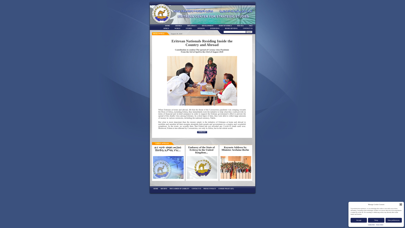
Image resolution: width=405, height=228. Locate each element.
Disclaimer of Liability (179, 188)
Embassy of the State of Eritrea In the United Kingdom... (201, 150)
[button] (401, 204)
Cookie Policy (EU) (226, 188)
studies (189, 28)
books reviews (231, 28)
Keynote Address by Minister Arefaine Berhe (235, 148)
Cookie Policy (371, 224)
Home (167, 25)
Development (158, 34)
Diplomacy (191, 25)
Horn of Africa (225, 25)
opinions (201, 28)
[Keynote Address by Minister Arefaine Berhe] (236, 179)
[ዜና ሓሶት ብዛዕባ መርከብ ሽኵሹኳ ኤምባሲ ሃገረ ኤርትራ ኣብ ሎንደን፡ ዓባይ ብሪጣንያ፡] (169, 179)
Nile (250, 25)
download (202, 132)
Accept (358, 220)
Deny (376, 220)
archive (163, 188)
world (177, 28)
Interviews (214, 28)
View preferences (394, 220)
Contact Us (247, 28)
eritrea (178, 25)
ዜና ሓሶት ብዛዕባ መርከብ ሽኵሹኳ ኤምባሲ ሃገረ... (168, 149)
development (207, 25)
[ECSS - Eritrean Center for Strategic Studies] (161, 24)
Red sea (240, 25)
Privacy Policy (379, 224)
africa (166, 28)
